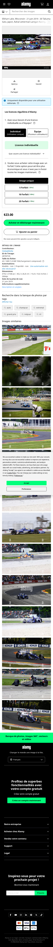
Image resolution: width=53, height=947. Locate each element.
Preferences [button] (18, 476)
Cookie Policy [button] (11, 473)
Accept (26, 483)
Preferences (26, 489)
